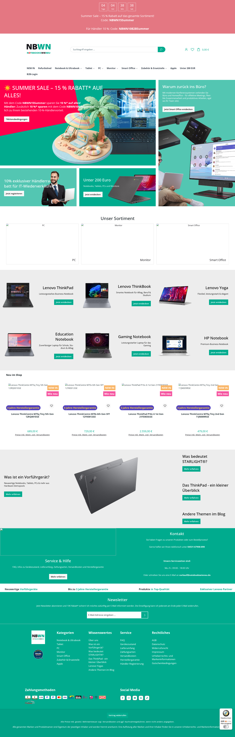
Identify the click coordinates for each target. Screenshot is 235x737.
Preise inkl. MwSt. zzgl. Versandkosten (32, 434)
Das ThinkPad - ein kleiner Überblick (98, 660)
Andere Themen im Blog (101, 669)
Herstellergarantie (130, 659)
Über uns (93, 640)
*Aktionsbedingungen (16, 119)
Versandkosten (128, 655)
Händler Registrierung (132, 663)
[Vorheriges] (3, 244)
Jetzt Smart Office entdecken (178, 109)
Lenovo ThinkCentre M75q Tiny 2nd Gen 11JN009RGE (202, 415)
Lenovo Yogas (96, 665)
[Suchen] (161, 49)
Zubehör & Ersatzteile (68, 659)
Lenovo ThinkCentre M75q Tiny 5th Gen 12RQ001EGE (32, 415)
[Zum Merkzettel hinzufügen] (51, 405)
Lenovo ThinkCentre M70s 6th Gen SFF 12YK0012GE (89, 415)
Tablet (60, 644)
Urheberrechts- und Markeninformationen (163, 657)
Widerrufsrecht (160, 648)
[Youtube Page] (134, 698)
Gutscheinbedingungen (164, 663)
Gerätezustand (128, 644)
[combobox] (114, 49)
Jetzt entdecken (93, 194)
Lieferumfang (127, 648)
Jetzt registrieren (14, 193)
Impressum (158, 651)
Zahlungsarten (127, 651)
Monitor (61, 651)
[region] (117, 410)
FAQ (122, 640)
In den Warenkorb (32, 441)
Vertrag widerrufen (117, 715)
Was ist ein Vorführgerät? (96, 646)
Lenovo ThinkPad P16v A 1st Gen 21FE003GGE (145, 415)
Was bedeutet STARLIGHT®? (96, 653)
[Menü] (230, 710)
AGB (154, 640)
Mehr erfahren (13, 494)
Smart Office (63, 655)
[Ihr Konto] (186, 49)
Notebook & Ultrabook (69, 640)
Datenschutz (158, 644)
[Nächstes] (232, 244)
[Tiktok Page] (147, 698)
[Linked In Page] (141, 698)
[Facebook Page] (122, 698)
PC (58, 648)
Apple (60, 663)
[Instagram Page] (128, 698)
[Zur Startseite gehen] (38, 49)
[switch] (226, 726)
